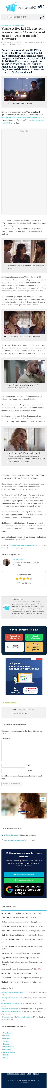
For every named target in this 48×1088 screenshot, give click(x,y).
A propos (36, 1074)
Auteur (29, 1074)
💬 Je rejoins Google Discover (24, 880)
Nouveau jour (6, 1017)
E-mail (29, 770)
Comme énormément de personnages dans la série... (28, 931)
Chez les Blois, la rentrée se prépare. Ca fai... (27, 913)
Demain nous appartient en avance (13, 992)
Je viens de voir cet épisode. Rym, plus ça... (26, 922)
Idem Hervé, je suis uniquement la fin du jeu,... (26, 982)
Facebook (6, 1036)
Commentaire (6, 738)
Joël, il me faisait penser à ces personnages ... (28, 978)
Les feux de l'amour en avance (11, 1011)
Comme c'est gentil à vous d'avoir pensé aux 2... (27, 918)
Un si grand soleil (18, 25)
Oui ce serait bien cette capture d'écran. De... (25, 958)
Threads (5, 1041)
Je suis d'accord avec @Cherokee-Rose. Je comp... (27, 926)
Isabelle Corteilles (33, 42)
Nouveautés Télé (6, 25)
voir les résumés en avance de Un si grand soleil (21, 117)
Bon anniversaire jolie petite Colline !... (26, 973)
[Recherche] (42, 17)
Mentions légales (13, 1074)
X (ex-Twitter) (7, 1033)
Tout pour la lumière (23, 1017)
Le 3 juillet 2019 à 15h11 (26, 709)
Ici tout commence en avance (11, 1003)
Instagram (6, 1038)
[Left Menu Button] (2, 7)
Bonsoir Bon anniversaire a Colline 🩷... (27, 969)
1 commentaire (16, 44)
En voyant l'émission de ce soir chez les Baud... (26, 935)
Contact (22, 1074)
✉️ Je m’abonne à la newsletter (24, 874)
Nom (28, 765)
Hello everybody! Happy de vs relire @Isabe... (27, 953)
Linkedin (6, 1055)
